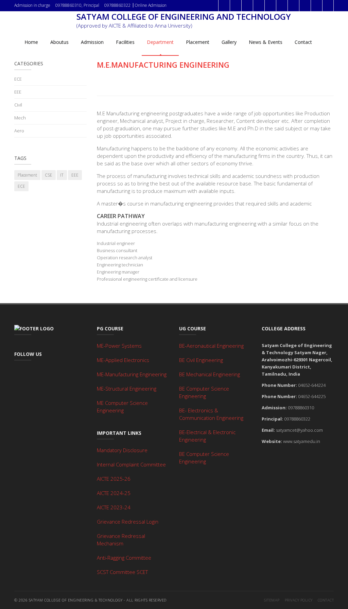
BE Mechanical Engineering (209, 374)
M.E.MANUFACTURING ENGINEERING (163, 65)
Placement (197, 42)
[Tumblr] (293, 5)
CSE (48, 175)
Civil (18, 105)
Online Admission (151, 5)
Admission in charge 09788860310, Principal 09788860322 (72, 5)
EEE (17, 92)
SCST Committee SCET (122, 572)
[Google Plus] (247, 5)
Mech (20, 118)
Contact (303, 42)
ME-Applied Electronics (123, 360)
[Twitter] (235, 5)
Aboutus (59, 42)
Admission (92, 42)
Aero (19, 131)
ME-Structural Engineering (126, 388)
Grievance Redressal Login (127, 521)
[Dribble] (258, 5)
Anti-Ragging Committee (124, 557)
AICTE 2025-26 (113, 478)
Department (160, 42)
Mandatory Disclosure (122, 450)
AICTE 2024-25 (113, 493)
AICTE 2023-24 (113, 507)
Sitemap (272, 600)
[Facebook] (224, 5)
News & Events (265, 42)
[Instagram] (305, 5)
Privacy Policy (299, 600)
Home (31, 42)
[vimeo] (316, 5)
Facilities (125, 42)
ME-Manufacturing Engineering (132, 374)
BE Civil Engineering (201, 360)
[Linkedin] (270, 5)
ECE (18, 79)
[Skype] (328, 5)
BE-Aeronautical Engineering (211, 345)
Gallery (229, 42)
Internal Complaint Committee (131, 464)
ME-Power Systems (119, 345)
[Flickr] (282, 5)
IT (62, 175)
